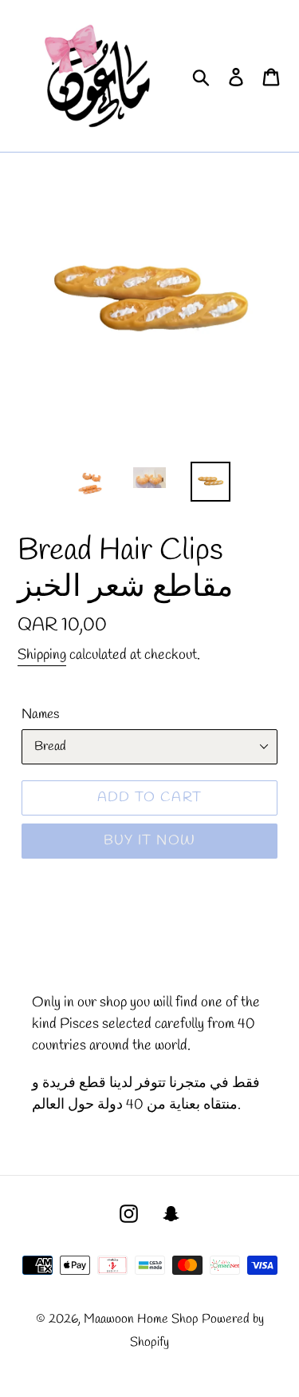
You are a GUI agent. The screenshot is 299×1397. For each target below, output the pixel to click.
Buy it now (150, 840)
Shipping (42, 655)
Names (40, 714)
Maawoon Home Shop (141, 1319)
